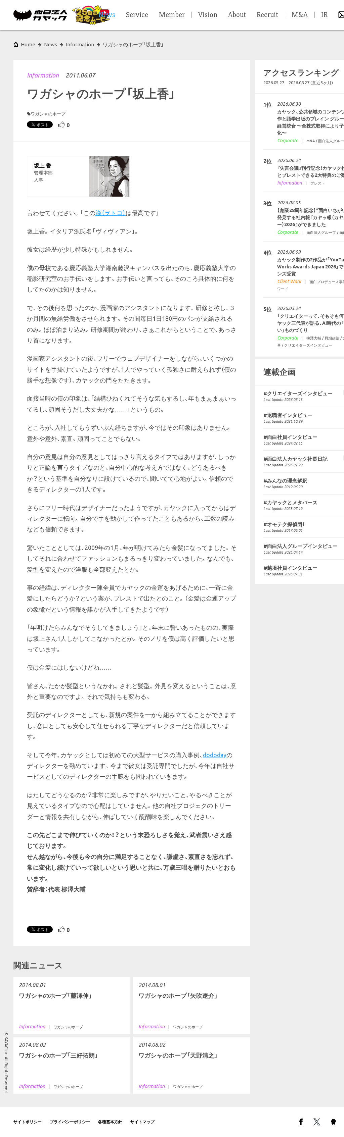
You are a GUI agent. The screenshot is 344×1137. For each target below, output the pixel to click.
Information (43, 75)
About (237, 15)
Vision (207, 15)
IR (324, 15)
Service (137, 15)
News (50, 44)
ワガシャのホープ (48, 113)
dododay (214, 755)
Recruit (267, 15)
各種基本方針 (110, 1122)
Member (172, 15)
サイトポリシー (27, 1122)
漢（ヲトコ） (110, 212)
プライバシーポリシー (70, 1122)
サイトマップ (142, 1122)
